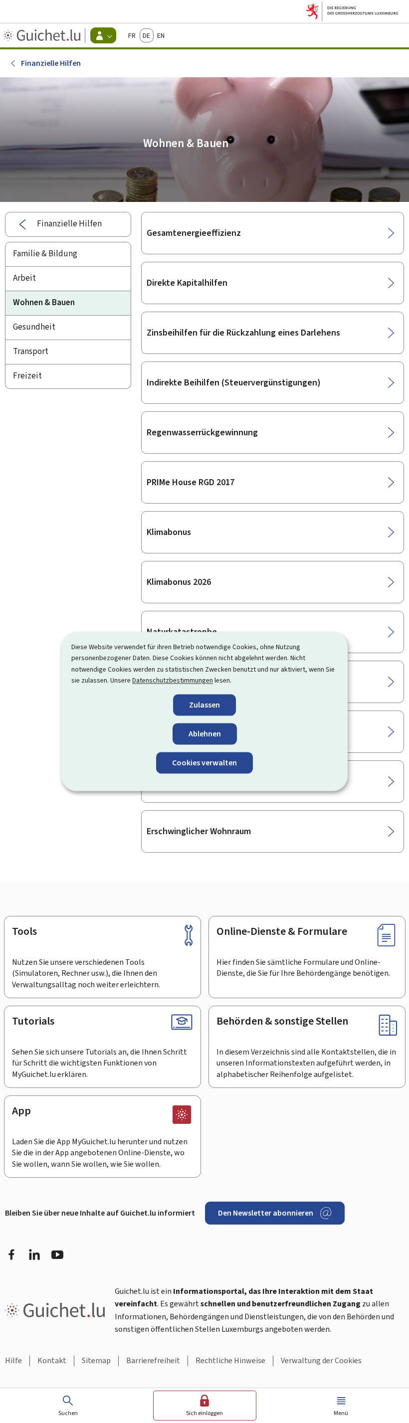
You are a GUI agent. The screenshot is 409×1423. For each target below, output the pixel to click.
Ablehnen (205, 733)
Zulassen (204, 705)
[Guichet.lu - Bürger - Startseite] (42, 35)
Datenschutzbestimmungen (172, 681)
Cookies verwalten (204, 762)
